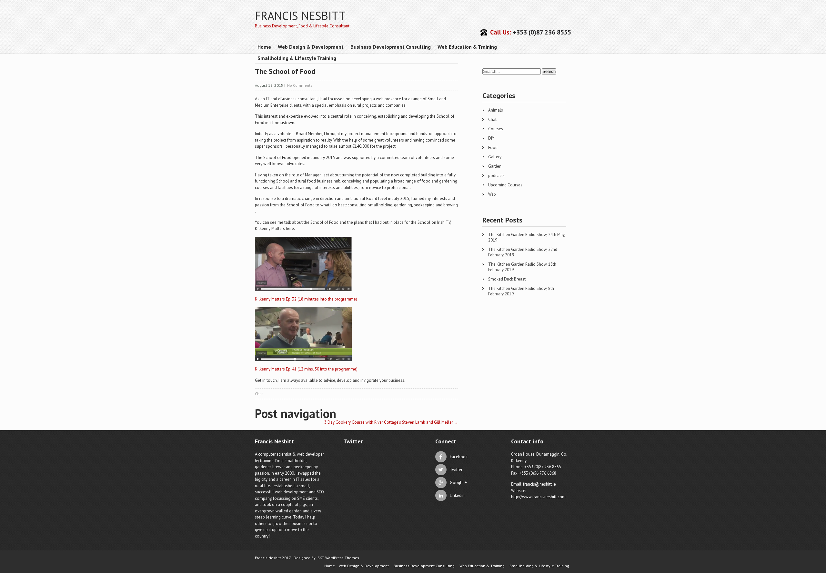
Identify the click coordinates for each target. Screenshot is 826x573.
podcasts (496, 175)
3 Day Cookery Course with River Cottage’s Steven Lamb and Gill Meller (391, 422)
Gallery (494, 157)
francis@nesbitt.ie (539, 484)
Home (264, 47)
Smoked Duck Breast (507, 279)
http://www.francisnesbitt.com (538, 496)
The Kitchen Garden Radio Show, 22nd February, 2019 (522, 252)
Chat (259, 393)
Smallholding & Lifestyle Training (296, 58)
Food (493, 147)
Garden (494, 166)
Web (492, 194)
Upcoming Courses (505, 185)
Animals (495, 110)
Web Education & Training (467, 47)
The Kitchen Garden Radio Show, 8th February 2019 (521, 291)
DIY (491, 138)
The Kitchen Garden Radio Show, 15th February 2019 (522, 267)
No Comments (299, 85)
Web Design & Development (311, 47)
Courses (495, 129)
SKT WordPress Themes (338, 557)
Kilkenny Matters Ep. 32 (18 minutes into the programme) (306, 299)
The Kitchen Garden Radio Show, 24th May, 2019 (526, 237)
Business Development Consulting (390, 47)
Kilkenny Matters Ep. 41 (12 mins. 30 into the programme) (306, 369)
